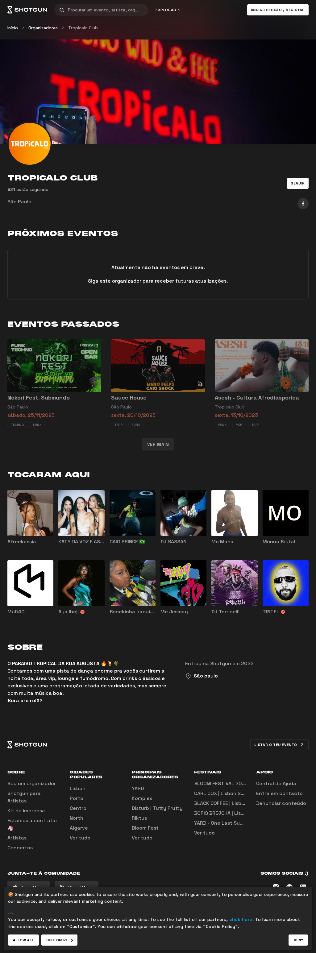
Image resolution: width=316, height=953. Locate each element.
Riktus (139, 818)
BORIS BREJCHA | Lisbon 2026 (229, 813)
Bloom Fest (145, 828)
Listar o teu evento (275, 744)
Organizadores (43, 28)
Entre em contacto (279, 793)
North (76, 818)
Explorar (166, 9)
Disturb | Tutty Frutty (157, 808)
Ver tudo (80, 838)
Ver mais (158, 444)
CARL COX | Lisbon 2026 (222, 793)
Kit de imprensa (26, 810)
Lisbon (77, 788)
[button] (298, 183)
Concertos (20, 847)
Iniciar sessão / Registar (278, 9)
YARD (138, 788)
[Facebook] (303, 203)
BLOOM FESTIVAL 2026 (221, 783)
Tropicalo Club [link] (83, 28)
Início (12, 28)
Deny (298, 940)
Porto (76, 798)
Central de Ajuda (276, 783)
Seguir (298, 183)
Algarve (79, 828)
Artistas (17, 838)
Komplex (142, 798)
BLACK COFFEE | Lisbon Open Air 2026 (238, 803)
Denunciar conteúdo (281, 803)
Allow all (23, 940)
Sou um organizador (31, 783)
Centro (78, 808)
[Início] (27, 10)
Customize (57, 940)
